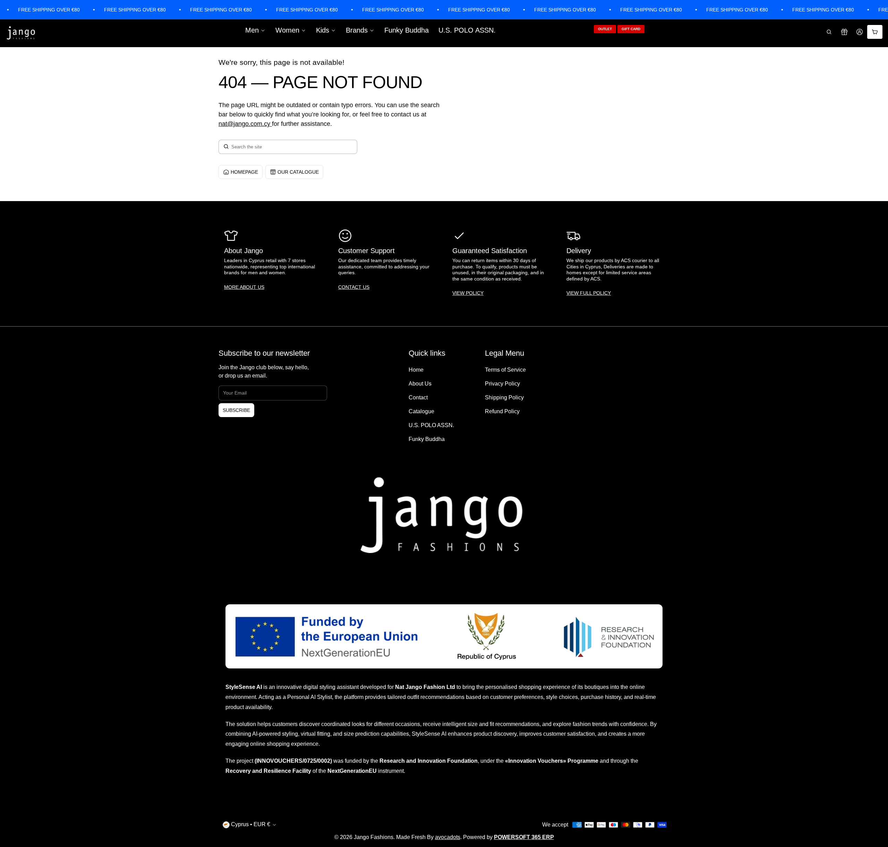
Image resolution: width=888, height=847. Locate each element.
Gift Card (631, 29)
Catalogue (421, 411)
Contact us (353, 287)
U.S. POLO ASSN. (467, 30)
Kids (322, 30)
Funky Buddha (406, 30)
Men (252, 30)
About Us (420, 384)
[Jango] (21, 33)
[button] (829, 32)
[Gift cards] (844, 32)
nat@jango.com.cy (244, 123)
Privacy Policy (502, 384)
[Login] (859, 32)
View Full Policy (588, 293)
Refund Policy (502, 411)
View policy (468, 293)
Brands (357, 30)
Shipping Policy (504, 397)
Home (416, 370)
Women (287, 30)
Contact (418, 397)
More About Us (244, 287)
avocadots (447, 837)
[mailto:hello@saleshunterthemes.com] (271, 123)
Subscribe (236, 410)
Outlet (605, 29)
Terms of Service (505, 370)
